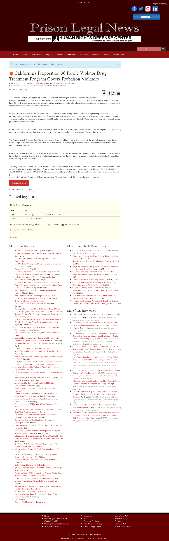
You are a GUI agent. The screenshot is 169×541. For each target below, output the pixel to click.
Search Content (118, 54)
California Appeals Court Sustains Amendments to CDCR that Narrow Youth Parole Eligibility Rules (95, 347)
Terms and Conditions (92, 521)
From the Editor (21, 269)
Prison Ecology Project (92, 526)
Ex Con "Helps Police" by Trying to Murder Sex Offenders (37, 253)
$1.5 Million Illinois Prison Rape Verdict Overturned (34, 364)
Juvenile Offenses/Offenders (98, 352)
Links (60, 54)
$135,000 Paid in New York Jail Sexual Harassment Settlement (38, 361)
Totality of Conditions (87, 376)
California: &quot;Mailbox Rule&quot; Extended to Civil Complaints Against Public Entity (93, 283)
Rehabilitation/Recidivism (86, 421)
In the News (36, 54)
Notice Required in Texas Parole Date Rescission (33, 465)
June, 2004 (67, 83)
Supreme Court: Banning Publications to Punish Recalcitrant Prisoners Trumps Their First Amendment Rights (95, 302)
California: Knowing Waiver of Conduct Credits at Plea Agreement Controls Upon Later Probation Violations (93, 273)
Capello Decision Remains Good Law (29, 446)
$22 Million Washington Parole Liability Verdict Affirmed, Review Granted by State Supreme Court (37, 299)
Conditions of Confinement (107, 317)
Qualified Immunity (104, 362)
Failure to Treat (106, 339)
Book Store (83, 54)
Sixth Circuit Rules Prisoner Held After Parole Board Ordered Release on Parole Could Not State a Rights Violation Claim (95, 358)
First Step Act (82, 400)
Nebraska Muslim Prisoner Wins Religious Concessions (93, 261)
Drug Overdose (112, 418)
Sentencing (75, 331)
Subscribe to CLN (121, 518)
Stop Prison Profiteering (93, 523)
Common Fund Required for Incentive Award (31, 502)
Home (15, 54)
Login (155, 3)
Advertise (95, 54)
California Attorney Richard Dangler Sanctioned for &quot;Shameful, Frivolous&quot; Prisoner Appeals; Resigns (95, 288)
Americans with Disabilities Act (82, 378)
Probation (25, 86)
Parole (19, 86)
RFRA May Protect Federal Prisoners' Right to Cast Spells (36, 444)
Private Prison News (122, 526)
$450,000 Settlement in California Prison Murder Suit (35, 277)
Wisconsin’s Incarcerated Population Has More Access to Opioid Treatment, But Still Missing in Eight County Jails (96, 382)
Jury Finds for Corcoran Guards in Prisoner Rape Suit (35, 343)
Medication (80, 386)
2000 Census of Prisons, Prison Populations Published (35, 295)
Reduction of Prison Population (87, 410)
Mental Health (33, 86)
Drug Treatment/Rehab (45, 86)
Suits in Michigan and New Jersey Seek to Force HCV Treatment (39, 311)
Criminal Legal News (52, 521)
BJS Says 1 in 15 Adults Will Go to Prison (30, 491)
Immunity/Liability (83, 320)
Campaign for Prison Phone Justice (57, 523)
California (63, 86)
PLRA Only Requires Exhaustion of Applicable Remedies (36, 478)
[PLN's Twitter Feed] (140, 7)
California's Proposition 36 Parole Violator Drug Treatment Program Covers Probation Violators (37, 273)
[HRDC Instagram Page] (148, 7)
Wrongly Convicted (51, 526)
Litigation (48, 54)
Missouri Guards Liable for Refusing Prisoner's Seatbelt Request (38, 356)
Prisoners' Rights (90, 331)
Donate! (106, 54)
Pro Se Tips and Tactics (23, 279)
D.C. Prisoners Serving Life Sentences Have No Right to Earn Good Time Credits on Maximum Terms (38, 410)
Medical (95, 317)
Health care (75, 389)
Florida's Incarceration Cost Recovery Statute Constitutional (37, 282)
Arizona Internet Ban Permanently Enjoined (88, 279)
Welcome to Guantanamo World (26, 250)
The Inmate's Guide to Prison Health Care (30, 303)
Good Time (98, 421)
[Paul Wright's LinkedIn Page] (155, 7)
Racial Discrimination (98, 397)
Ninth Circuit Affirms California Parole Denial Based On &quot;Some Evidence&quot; (36, 394)
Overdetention (92, 362)
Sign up (163, 3)
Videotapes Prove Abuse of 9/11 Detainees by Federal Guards (38, 308)
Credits (110, 352)
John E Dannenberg (36, 83)
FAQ (85, 518)
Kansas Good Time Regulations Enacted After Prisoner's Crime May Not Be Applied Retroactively (38, 487)
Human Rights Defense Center (55, 518)
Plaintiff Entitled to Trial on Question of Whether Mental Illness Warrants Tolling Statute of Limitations (38, 474)
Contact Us (88, 516)
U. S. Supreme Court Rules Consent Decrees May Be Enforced (38, 319)
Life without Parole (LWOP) (108, 376)
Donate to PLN (120, 523)
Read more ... (15, 237)
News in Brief (20, 499)
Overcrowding (105, 407)
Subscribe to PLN (121, 516)
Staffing (74, 421)
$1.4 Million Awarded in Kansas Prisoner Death (32, 348)
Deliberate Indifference (93, 344)
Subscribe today (56, 64)
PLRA (74, 320)
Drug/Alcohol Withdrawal (93, 386)
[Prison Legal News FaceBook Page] (134, 7)
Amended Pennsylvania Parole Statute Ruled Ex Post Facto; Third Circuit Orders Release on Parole (37, 339)
